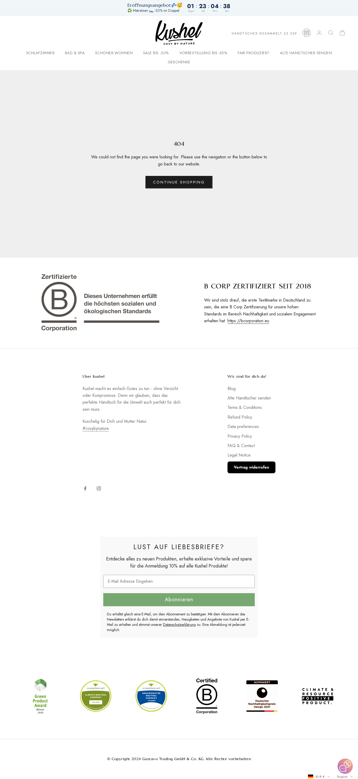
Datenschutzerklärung (179, 624)
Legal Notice (239, 455)
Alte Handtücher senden (306, 53)
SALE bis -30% (156, 53)
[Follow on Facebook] (85, 488)
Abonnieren (179, 599)
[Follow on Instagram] (98, 488)
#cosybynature (96, 428)
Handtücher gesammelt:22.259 (264, 33)
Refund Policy (239, 417)
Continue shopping (179, 182)
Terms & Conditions (244, 407)
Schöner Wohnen (114, 53)
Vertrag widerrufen (251, 467)
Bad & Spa (75, 53)
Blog (231, 389)
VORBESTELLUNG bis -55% (203, 53)
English (342, 776)
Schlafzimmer (40, 53)
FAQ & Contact (241, 446)
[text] (179, 547)
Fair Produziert (253, 53)
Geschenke (179, 62)
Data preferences (243, 427)
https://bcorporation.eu (248, 321)
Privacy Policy (239, 436)
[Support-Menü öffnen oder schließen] (345, 766)
